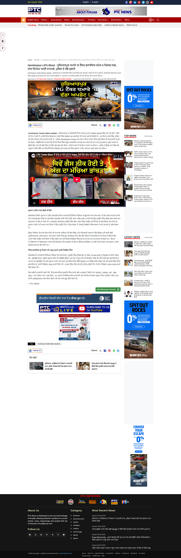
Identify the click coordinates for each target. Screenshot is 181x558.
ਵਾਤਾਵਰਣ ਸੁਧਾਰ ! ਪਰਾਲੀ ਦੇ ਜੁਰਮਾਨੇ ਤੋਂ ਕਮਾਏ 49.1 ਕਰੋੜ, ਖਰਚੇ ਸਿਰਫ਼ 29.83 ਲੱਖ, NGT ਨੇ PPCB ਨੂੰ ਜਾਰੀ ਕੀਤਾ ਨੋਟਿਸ (143, 283)
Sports (75, 538)
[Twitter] (100, 125)
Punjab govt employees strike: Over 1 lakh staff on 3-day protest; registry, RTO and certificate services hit (143, 198)
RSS (103, 556)
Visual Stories (56, 20)
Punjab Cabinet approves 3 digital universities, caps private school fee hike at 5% (143, 177)
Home (30, 60)
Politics (44, 20)
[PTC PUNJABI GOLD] (92, 502)
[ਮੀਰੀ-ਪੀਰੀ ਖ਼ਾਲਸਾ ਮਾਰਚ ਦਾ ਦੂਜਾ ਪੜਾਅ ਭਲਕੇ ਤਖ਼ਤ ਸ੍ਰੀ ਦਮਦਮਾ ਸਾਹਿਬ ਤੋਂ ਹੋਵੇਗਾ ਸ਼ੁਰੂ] (128, 273)
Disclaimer (134, 553)
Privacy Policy (86, 556)
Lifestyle (76, 525)
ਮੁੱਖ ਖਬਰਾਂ (36, 60)
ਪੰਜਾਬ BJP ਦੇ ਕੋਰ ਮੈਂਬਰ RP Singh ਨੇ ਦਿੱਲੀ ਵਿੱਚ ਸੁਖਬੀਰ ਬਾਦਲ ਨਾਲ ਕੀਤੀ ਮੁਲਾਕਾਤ (142, 253)
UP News (91, 20)
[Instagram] (109, 125)
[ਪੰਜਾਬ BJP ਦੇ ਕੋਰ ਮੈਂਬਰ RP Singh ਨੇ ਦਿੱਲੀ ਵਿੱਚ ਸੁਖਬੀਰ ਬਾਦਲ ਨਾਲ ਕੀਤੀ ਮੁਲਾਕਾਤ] (128, 253)
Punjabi (95, 2)
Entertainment (78, 20)
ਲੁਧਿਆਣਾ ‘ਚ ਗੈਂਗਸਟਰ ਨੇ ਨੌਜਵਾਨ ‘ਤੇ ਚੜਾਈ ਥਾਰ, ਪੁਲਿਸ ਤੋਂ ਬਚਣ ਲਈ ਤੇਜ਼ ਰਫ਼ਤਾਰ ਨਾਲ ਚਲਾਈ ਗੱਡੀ (143, 243)
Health (75, 522)
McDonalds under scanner (50, 25)
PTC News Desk (41, 79)
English (86, 2)
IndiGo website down (114, 25)
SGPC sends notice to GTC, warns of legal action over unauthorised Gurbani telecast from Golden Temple (143, 154)
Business (76, 516)
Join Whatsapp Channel (106, 289)
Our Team (142, 553)
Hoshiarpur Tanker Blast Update (49, 344)
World (75, 535)
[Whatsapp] (114, 125)
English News (33, 20)
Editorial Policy (99, 553)
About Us (90, 553)
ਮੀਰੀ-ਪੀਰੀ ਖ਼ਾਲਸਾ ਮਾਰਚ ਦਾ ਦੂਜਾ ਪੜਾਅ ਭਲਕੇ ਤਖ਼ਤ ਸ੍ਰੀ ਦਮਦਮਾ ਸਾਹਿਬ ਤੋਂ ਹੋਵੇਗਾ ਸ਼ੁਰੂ (143, 273)
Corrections (109, 553)
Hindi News (102, 20)
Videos (67, 20)
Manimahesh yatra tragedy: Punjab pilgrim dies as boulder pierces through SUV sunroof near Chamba (143, 187)
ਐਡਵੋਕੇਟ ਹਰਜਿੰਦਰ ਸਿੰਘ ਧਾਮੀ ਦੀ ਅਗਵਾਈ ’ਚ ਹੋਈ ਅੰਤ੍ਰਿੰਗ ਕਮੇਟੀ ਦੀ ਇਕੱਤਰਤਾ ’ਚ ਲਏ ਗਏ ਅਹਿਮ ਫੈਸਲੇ (143, 294)
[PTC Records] (71, 502)
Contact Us (125, 553)
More (127, 20)
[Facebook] (105, 125)
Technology (77, 532)
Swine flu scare (72, 25)
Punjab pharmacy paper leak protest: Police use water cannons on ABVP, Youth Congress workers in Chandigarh (143, 166)
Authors (117, 553)
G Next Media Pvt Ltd (65, 553)
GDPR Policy (96, 556)
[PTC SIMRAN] (114, 502)
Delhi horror (132, 25)
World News (116, 20)
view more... (148, 136)
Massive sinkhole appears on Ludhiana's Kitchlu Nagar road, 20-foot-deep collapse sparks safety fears (143, 143)
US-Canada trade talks (91, 25)
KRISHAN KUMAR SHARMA (62, 79)
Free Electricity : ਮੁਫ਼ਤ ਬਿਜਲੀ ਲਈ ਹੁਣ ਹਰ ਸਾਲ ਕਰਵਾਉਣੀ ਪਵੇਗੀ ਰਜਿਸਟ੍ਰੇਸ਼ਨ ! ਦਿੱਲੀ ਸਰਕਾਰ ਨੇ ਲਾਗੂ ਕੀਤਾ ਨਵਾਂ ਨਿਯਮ (143, 263)
